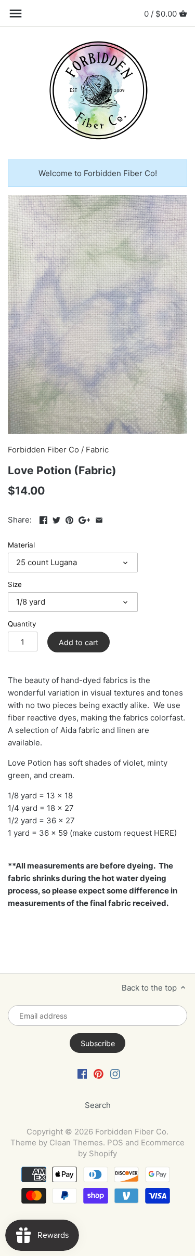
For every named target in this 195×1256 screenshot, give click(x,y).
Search (98, 1105)
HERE (164, 833)
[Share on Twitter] (56, 519)
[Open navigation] (15, 13)
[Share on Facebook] (43, 519)
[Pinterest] (98, 1073)
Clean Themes (76, 1142)
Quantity (22, 624)
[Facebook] (82, 1073)
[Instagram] (115, 1073)
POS (115, 1142)
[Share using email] (99, 519)
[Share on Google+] (84, 519)
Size (15, 584)
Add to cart (78, 642)
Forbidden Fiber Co (43, 450)
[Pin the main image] (69, 519)
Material (21, 545)
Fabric (97, 450)
